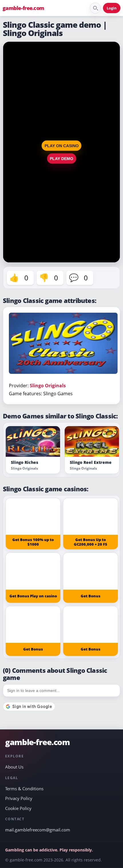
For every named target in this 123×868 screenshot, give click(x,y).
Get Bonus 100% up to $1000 (33, 542)
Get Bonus (90, 595)
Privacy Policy (18, 798)
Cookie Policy (18, 808)
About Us (14, 767)
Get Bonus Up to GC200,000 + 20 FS (90, 542)
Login (112, 8)
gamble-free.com (23, 8)
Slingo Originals (48, 385)
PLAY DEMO (61, 158)
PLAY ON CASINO (62, 145)
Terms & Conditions (24, 788)
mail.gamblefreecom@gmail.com (37, 830)
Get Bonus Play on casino (33, 595)
